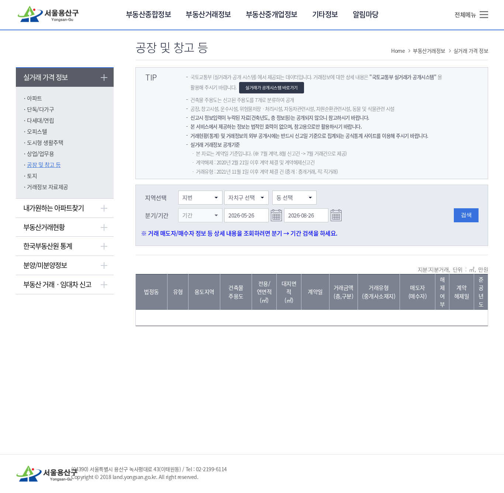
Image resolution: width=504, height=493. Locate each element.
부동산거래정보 (208, 14)
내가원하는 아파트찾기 (53, 208)
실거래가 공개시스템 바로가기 (271, 87)
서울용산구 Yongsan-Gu (48, 14)
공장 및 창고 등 (44, 165)
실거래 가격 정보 (45, 77)
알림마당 (366, 14)
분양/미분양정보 (45, 265)
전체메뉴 (465, 14)
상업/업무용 (40, 154)
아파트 (34, 98)
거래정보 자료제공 (47, 187)
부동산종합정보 (148, 14)
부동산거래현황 (44, 227)
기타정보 (325, 14)
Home (398, 50)
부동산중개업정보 (271, 14)
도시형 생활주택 (45, 142)
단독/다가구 (40, 109)
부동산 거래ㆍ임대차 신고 (57, 284)
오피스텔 (37, 131)
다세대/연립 (40, 120)
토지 (32, 176)
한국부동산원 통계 (47, 246)
